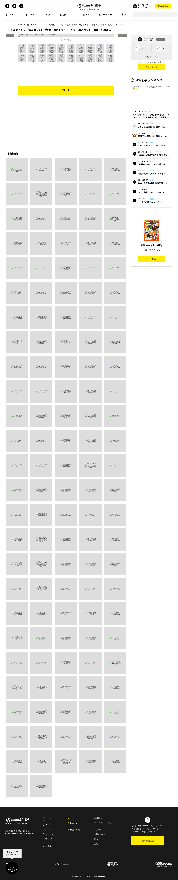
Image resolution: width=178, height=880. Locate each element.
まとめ (48, 846)
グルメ (47, 14)
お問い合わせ (100, 834)
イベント (29, 14)
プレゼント (83, 14)
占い (124, 14)
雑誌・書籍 (75, 829)
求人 (96, 839)
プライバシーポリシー (103, 824)
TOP (20, 25)
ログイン (161, 39)
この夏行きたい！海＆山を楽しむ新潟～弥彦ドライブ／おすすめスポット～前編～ (80, 25)
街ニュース (10, 14)
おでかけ (64, 14)
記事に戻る (66, 90)
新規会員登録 (163, 6)
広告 (96, 844)
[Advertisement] (66, 70)
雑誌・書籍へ (151, 259)
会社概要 (98, 818)
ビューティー (105, 14)
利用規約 (98, 829)
